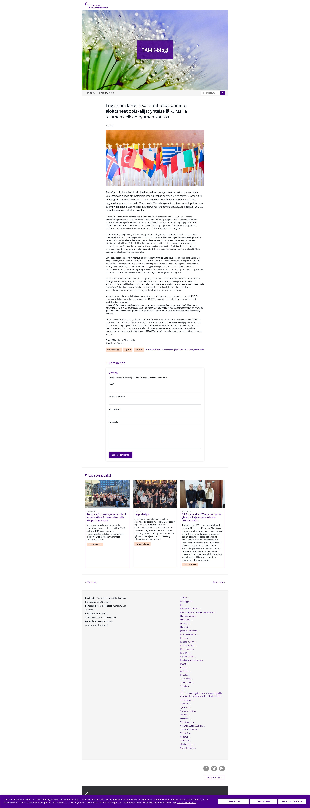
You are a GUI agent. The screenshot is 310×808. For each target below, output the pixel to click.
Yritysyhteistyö (187, 748)
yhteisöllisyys (186, 744)
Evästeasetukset (233, 801)
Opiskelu (139, 350)
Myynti (183, 664)
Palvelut (184, 675)
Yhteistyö (184, 740)
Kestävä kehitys (187, 645)
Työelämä (185, 707)
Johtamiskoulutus (188, 634)
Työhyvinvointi (187, 711)
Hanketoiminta (187, 616)
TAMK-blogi (155, 50)
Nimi (111, 384)
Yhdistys (184, 737)
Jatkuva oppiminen (189, 630)
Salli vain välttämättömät (292, 801)
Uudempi (219, 581)
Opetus (128, 350)
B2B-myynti (185, 601)
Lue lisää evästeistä (186, 802)
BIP (182, 605)
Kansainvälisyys (113, 350)
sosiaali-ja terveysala (195, 350)
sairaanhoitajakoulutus (173, 350)
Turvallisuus (186, 700)
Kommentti (113, 422)
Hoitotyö (184, 623)
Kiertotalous (186, 649)
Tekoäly (184, 686)
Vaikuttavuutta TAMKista (191, 725)
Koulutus (184, 652)
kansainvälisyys (154, 350)
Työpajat (184, 714)
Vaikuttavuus (186, 722)
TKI (182, 689)
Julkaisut (184, 638)
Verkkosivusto (115, 409)
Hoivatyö (184, 627)
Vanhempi (92, 581)
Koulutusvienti (187, 656)
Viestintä (184, 733)
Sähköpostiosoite (117, 396)
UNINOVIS (185, 718)
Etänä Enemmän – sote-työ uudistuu (197, 612)
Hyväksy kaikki (263, 801)
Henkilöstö (185, 619)
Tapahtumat (186, 682)
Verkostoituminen (188, 729)
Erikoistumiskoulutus (190, 608)
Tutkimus (184, 703)
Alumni (183, 597)
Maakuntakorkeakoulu (190, 660)
